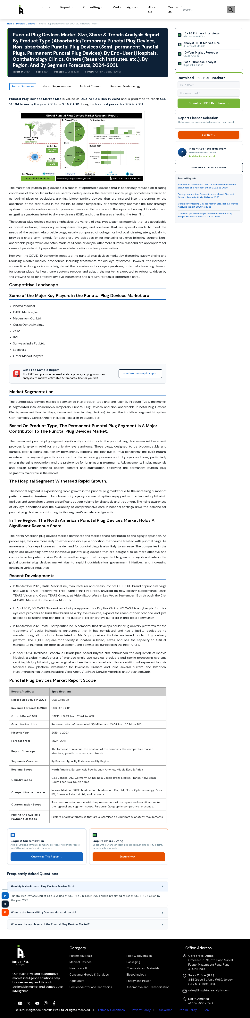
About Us (153, 9)
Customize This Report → (46, 856)
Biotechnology (136, 975)
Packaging (133, 962)
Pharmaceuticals (81, 956)
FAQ (206, 1010)
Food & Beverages (139, 956)
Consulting (91, 7)
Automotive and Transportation (148, 987)
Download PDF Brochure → (208, 103)
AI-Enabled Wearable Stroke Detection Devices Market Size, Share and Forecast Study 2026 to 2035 (207, 186)
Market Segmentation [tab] (57, 86)
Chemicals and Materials (143, 968)
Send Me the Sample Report (140, 373)
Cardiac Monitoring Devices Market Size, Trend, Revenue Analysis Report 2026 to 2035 (208, 205)
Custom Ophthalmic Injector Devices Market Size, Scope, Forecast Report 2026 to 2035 (205, 215)
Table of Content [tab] (91, 86)
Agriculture (77, 981)
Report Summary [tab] (23, 86)
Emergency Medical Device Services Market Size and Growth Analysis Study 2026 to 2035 (206, 196)
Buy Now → (209, 134)
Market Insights (124, 7)
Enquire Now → (129, 856)
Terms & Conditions (111, 1010)
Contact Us (174, 9)
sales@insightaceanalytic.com (208, 990)
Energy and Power (139, 981)
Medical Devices (25, 23)
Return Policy (188, 1010)
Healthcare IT (79, 968)
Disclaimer (165, 1010)
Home (45, 7)
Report (65, 7)
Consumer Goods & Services (89, 975)
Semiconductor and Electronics (91, 987)
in (5, 895)
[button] (87, 887)
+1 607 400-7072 (200, 1003)
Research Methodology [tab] (125, 86)
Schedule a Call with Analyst (208, 167)
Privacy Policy (141, 1010)
